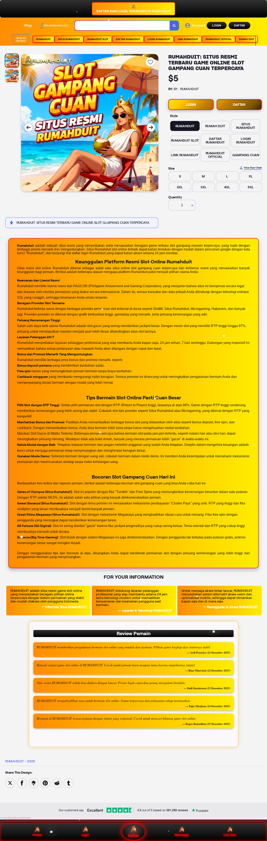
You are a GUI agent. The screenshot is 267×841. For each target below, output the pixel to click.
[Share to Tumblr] (69, 782)
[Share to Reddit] (57, 782)
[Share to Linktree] (34, 782)
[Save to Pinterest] (45, 782)
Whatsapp (182, 835)
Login (85, 835)
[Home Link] (53, 25)
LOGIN (216, 25)
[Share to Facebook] (22, 782)
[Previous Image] (28, 127)
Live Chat (230, 835)
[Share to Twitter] (10, 782)
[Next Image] (150, 127)
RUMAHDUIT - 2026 (20, 761)
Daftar (133, 835)
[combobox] (122, 25)
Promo (37, 835)
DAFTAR (239, 25)
